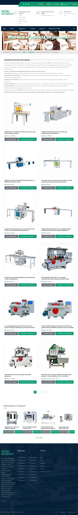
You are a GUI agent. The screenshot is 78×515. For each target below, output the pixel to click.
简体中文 (48, 4)
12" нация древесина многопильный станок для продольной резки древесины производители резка (19, 326)
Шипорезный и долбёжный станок (22, 466)
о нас (12, 28)
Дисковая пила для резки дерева (22, 457)
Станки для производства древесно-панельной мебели (34, 460)
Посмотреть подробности (27, 139)
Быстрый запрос (11, 139)
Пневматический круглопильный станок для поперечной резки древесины (54, 132)
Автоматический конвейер (22, 477)
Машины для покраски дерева (22, 480)
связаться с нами (54, 28)
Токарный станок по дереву (34, 474)
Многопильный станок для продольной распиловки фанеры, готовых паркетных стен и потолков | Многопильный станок (56, 376)
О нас (56, 512)
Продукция (31, 52)
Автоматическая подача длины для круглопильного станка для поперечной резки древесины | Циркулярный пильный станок (19, 230)
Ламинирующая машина (34, 468)
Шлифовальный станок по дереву (22, 468)
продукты (22, 28)
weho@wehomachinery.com (47, 15)
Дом (4, 28)
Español (57, 4)
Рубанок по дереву (34, 463)
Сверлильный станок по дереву (34, 466)
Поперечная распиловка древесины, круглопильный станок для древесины (19, 278)
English (41, 4)
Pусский (74, 4)
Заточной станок (22, 460)
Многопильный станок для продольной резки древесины (17, 375)
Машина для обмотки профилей (34, 471)
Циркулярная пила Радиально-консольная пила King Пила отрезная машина (19, 132)
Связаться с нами (72, 512)
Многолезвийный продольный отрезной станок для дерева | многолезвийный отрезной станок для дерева (57, 326)
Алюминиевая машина (34, 477)
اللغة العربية (66, 4)
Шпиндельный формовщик (22, 463)
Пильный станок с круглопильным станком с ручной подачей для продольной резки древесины (56, 181)
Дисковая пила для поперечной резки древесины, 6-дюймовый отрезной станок (19, 181)
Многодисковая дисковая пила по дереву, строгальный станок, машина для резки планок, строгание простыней (55, 279)
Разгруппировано (34, 480)
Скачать (32, 28)
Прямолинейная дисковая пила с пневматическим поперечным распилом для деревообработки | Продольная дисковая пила (56, 230)
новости (42, 28)
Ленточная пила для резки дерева (34, 457)
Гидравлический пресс (22, 471)
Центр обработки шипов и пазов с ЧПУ (12, 427)
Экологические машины (22, 474)
